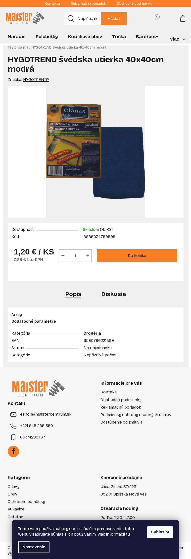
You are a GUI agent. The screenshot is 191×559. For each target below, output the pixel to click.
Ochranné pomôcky (26, 501)
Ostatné (15, 516)
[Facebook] (13, 451)
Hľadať (114, 18)
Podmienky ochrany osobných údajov (135, 414)
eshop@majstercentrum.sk (45, 414)
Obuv (12, 494)
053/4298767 (32, 437)
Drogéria (92, 333)
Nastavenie (33, 547)
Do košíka (137, 255)
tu (128, 534)
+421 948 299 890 (36, 425)
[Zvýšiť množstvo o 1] (88, 255)
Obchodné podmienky (134, 3)
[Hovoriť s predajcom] (157, 18)
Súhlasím (160, 532)
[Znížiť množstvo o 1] (63, 255)
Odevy (13, 486)
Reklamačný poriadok (88, 3)
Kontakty (52, 3)
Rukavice (16, 509)
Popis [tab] (73, 294)
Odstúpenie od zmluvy (121, 422)
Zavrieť (46, 274)
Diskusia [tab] (113, 294)
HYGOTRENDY (36, 79)
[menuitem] (17, 37)
